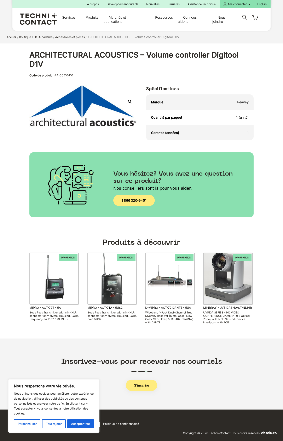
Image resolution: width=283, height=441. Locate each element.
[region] (53, 406)
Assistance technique (201, 4)
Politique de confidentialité (121, 423)
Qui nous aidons (187, 19)
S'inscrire (141, 385)
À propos (93, 4)
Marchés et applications (115, 19)
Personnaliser (27, 423)
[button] (130, 101)
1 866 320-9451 (134, 200)
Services (68, 17)
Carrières (173, 4)
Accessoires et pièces (70, 37)
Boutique (25, 37)
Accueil (11, 37)
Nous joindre (218, 19)
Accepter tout (80, 423)
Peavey (243, 102)
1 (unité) (242, 117)
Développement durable (122, 4)
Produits (92, 17)
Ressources (164, 17)
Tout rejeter (54, 423)
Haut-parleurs (43, 37)
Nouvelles (153, 4)
